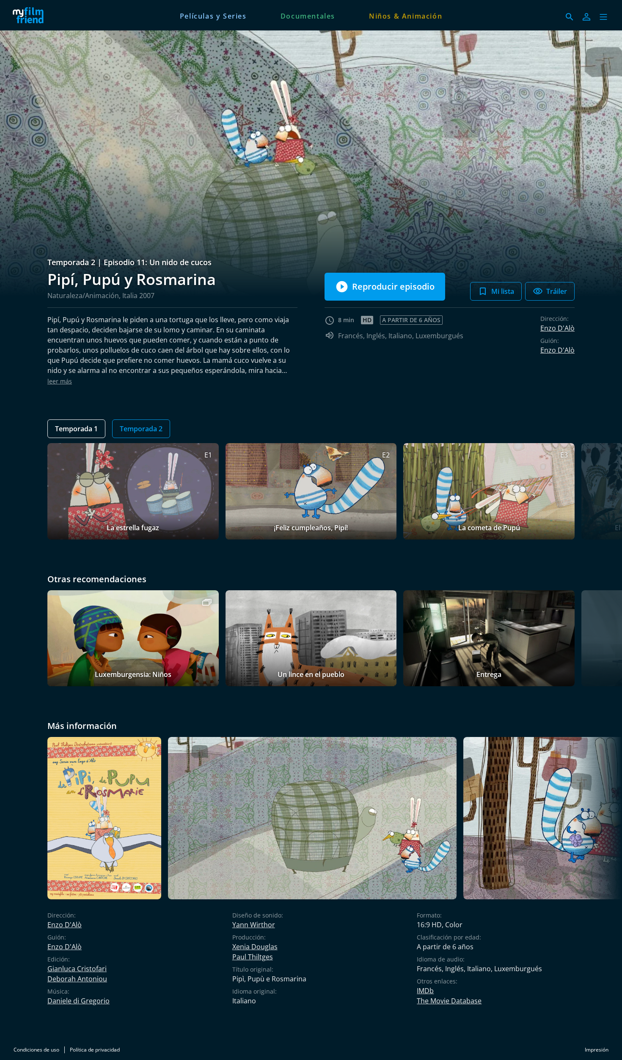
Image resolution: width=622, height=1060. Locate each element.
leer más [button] (59, 381)
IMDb (425, 990)
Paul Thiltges (252, 956)
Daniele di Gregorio (78, 1000)
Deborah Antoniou (77, 978)
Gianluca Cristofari (77, 968)
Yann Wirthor (253, 924)
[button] (603, 16)
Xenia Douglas (255, 946)
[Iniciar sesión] (586, 16)
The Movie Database (449, 1000)
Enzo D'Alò (557, 328)
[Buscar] (569, 16)
